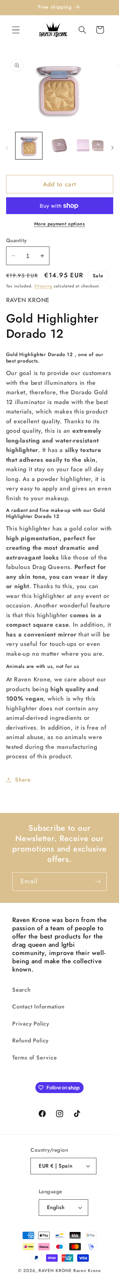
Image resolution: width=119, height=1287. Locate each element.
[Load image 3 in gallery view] (90, 145)
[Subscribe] (97, 881)
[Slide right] (112, 147)
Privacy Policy (30, 1024)
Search (21, 990)
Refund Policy (30, 1041)
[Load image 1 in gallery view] (29, 145)
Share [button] (23, 780)
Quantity (16, 240)
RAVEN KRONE (55, 1270)
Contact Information (38, 1007)
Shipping (43, 286)
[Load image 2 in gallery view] (59, 145)
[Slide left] (6, 147)
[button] (15, 29)
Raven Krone (87, 1270)
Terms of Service (34, 1058)
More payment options (59, 224)
